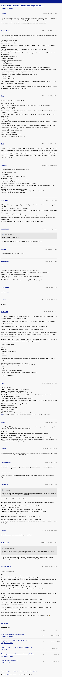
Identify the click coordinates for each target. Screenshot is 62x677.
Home (2, 671)
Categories (8, 671)
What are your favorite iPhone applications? (22, 5)
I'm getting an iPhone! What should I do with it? (15, 641)
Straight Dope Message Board (8, 1)
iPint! (8, 292)
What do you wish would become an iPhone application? (17, 654)
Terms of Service (24, 671)
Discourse (9, 674)
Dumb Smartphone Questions (9, 660)
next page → (4, 623)
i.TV (2, 414)
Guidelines (15, 671)
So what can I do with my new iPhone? (12, 634)
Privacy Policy (33, 671)
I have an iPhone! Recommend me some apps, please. (16, 647)
